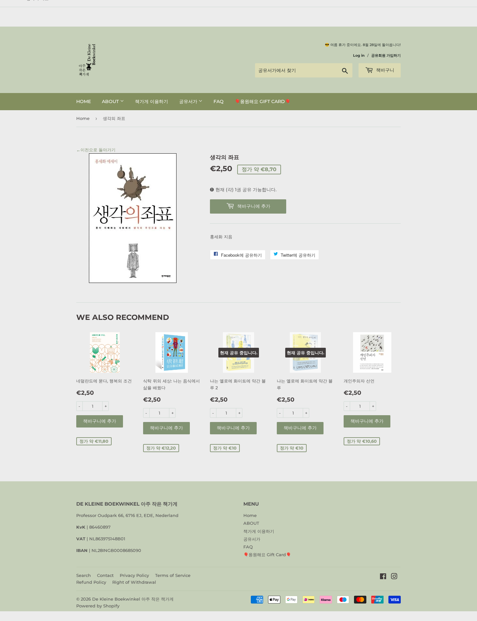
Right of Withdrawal (134, 582)
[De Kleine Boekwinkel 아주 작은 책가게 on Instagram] (394, 577)
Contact (105, 575)
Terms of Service (172, 575)
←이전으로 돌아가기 (96, 149)
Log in (359, 55)
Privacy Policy (134, 575)
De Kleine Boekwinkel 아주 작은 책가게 (133, 599)
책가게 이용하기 (151, 101)
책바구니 (384, 70)
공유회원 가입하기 (386, 55)
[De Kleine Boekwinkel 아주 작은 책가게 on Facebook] (383, 577)
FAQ (219, 101)
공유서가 (189, 101)
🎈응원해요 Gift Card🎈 (262, 101)
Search (83, 575)
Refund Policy (91, 582)
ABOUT (111, 101)
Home (83, 101)
